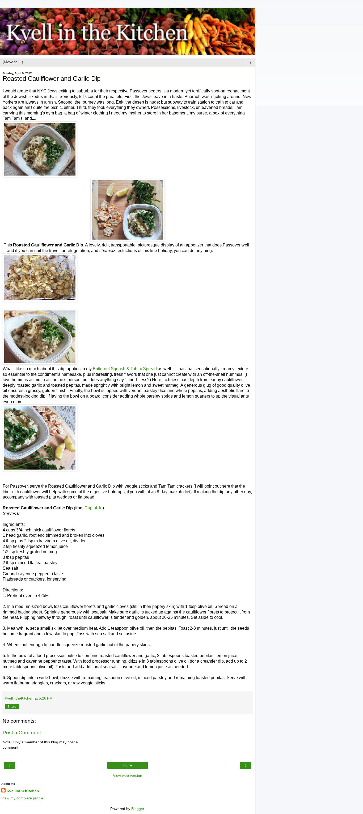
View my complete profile (22, 798)
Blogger (137, 809)
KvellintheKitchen (23, 791)
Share (11, 707)
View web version (127, 775)
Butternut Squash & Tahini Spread (125, 368)
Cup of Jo (94, 508)
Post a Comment (22, 732)
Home (127, 765)
